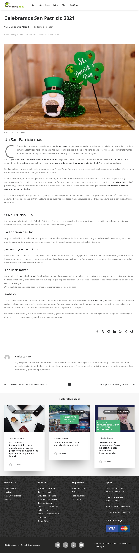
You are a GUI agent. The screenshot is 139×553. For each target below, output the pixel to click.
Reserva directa (45, 503)
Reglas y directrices (46, 492)
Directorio (8, 499)
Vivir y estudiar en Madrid (16, 27)
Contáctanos (75, 5)
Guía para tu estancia (47, 499)
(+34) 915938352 (122, 512)
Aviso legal (99, 546)
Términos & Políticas (121, 543)
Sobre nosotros (11, 488)
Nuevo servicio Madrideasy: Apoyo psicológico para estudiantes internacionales (110, 448)
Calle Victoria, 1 (33, 238)
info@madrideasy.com (121, 506)
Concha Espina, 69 (98, 300)
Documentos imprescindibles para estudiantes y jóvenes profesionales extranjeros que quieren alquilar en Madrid (23, 449)
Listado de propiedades (48, 5)
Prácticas (8, 492)
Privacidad (107, 543)
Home (6, 34)
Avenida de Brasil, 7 (29, 276)
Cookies (97, 543)
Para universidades (12, 495)
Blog (64, 5)
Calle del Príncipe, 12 (43, 221)
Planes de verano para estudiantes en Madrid (66, 444)
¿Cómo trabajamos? (47, 488)
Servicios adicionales (47, 495)
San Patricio (64, 146)
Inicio (32, 5)
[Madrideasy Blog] (14, 5)
